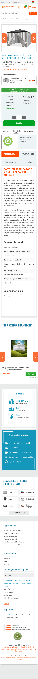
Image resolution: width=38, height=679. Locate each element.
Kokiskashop (6, 19)
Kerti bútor (21, 649)
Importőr (6, 131)
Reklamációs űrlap (10, 536)
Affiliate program (10, 548)
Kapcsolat (7, 564)
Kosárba (19, 123)
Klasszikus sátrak (15, 21)
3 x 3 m (4, 21)
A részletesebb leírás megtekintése (14, 69)
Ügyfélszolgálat (29, 131)
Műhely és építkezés (11, 647)
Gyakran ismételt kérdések (13, 530)
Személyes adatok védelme (13, 545)
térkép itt (6, 604)
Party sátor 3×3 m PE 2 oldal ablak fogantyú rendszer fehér (15, 369)
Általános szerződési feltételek (15, 542)
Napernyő (13, 649)
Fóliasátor (23, 647)
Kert (14, 19)
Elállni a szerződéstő (11, 533)
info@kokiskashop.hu (11, 617)
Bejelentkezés (5, 2)
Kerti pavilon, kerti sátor (26, 19)
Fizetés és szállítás (17, 132)
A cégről (7, 558)
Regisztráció (16, 2)
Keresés (33, 13)
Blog (5, 561)
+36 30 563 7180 (9, 614)
